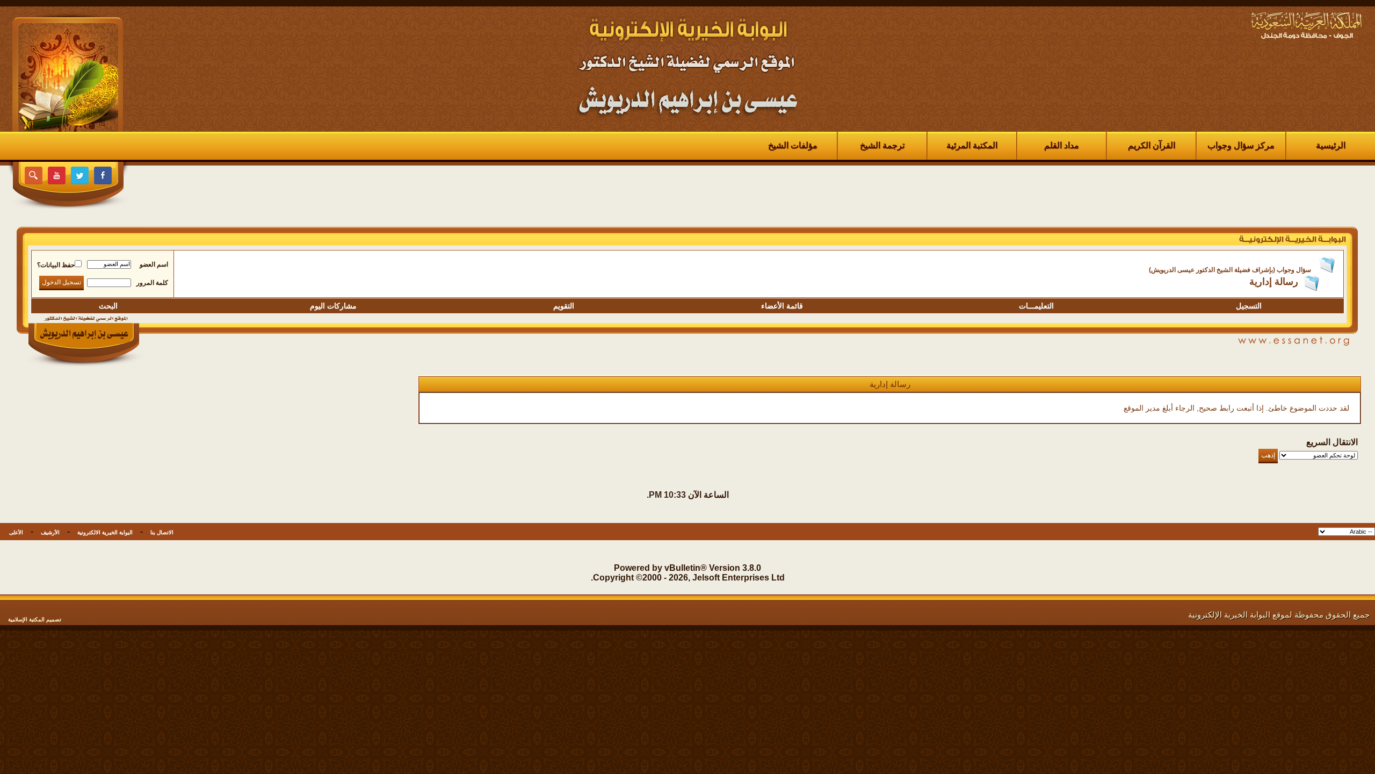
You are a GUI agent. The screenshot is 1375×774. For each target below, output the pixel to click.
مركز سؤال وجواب (1241, 145)
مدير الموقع (1142, 408)
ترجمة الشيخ (882, 145)
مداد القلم (1061, 145)
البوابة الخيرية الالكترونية (105, 532)
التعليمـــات (1036, 306)
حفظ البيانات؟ (56, 265)
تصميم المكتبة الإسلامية (34, 619)
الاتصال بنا (161, 532)
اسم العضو (154, 264)
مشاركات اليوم (333, 306)
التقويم (563, 306)
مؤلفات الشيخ (792, 145)
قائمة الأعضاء (782, 306)
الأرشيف (50, 532)
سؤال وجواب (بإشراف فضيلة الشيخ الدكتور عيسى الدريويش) (1230, 270)
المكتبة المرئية (971, 145)
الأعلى (16, 532)
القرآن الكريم (1151, 145)
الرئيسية (1330, 145)
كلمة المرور (152, 282)
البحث (108, 306)
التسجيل (1249, 306)
